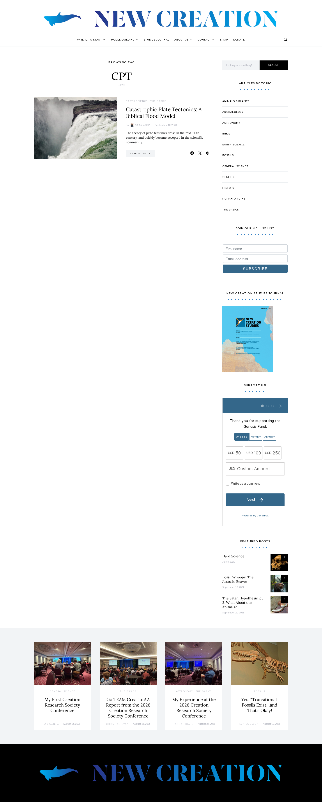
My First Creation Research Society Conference (62, 705)
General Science (235, 166)
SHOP (224, 39)
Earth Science (137, 101)
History (228, 187)
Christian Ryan (117, 724)
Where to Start (89, 39)
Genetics (229, 176)
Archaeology (233, 111)
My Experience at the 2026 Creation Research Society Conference (194, 708)
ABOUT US (181, 39)
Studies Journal (156, 39)
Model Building (123, 39)
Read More (138, 153)
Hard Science (233, 556)
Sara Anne (143, 125)
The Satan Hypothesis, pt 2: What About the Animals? (242, 602)
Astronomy (231, 122)
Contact (204, 39)
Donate (239, 39)
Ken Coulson (249, 724)
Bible (226, 133)
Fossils (228, 155)
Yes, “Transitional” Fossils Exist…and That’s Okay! (259, 705)
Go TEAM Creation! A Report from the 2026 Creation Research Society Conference (128, 708)
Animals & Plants (235, 101)
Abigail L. (51, 724)
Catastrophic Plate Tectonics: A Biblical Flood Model (164, 112)
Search (273, 65)
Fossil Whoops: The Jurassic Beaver (238, 579)
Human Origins (234, 198)
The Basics (158, 101)
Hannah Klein (183, 724)
